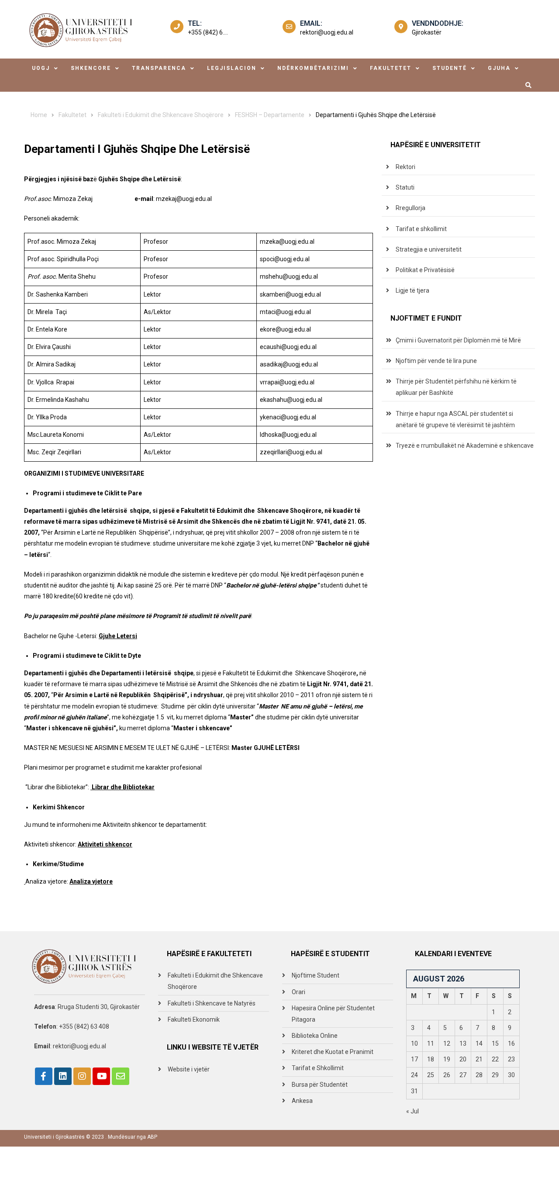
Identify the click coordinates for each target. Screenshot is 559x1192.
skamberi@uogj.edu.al (290, 294)
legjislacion (231, 68)
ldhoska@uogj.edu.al (288, 434)
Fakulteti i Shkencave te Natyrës (211, 1003)
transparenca (159, 68)
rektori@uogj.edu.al (326, 32)
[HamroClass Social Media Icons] (43, 1076)
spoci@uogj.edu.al (285, 259)
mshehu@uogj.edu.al (289, 276)
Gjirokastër (427, 32)
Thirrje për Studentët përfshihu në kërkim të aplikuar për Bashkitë (456, 387)
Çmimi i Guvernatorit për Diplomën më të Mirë (458, 340)
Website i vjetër (189, 1069)
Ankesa (302, 1100)
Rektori (405, 166)
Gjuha (499, 68)
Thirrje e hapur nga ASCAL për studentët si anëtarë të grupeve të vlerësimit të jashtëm (455, 419)
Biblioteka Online (315, 1035)
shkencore (91, 68)
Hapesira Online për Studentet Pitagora (333, 1014)
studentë (449, 68)
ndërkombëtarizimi (313, 68)
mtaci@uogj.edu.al (285, 311)
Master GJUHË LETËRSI (265, 747)
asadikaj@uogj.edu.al (289, 364)
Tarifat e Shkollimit (318, 1067)
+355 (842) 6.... (208, 32)
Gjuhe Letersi (118, 635)
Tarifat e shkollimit (421, 228)
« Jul (412, 1111)
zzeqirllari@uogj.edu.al (291, 452)
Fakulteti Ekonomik (194, 1019)
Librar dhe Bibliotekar (122, 787)
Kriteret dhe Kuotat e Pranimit (332, 1051)
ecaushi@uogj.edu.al (288, 346)
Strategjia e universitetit (429, 249)
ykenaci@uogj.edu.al (288, 417)
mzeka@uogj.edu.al (287, 241)
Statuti (405, 187)
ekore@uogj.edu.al (285, 329)
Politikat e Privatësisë (425, 269)
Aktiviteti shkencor (105, 844)
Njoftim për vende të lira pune (436, 360)
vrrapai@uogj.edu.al (287, 382)
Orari (298, 991)
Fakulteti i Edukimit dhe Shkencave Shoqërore (215, 981)
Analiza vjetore (91, 881)
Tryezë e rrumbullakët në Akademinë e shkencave (465, 445)
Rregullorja (410, 207)
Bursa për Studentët (320, 1084)
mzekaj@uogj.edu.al (184, 198)
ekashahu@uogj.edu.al (291, 399)
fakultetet (390, 68)
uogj (41, 68)
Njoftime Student (315, 975)
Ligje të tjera (412, 290)
